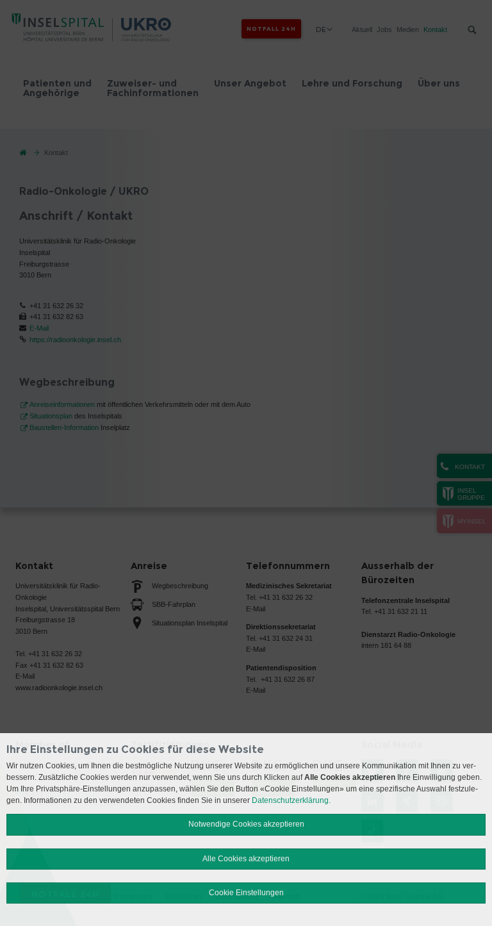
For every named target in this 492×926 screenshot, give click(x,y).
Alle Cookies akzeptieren (246, 858)
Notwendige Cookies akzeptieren (246, 824)
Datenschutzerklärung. (291, 800)
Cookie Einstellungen (246, 892)
